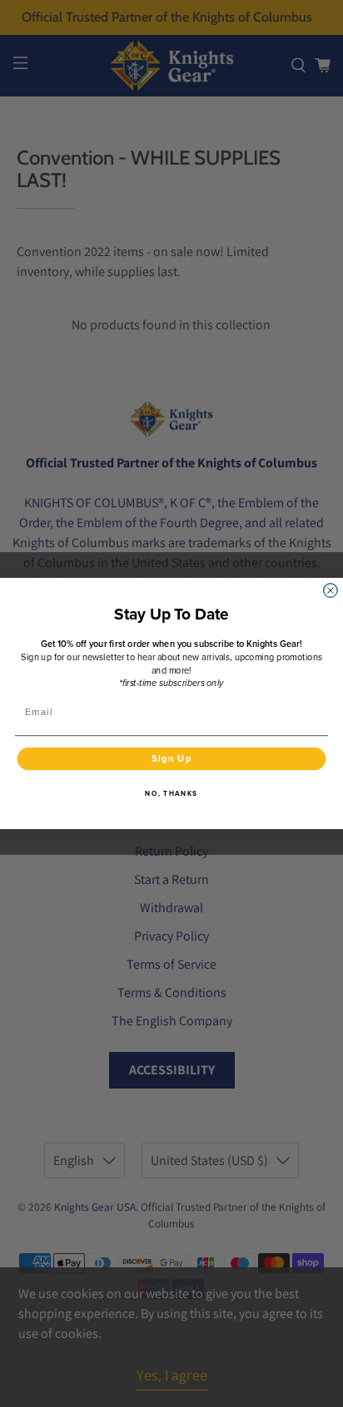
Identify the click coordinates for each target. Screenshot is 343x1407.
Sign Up (172, 758)
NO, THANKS (171, 793)
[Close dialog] (330, 590)
